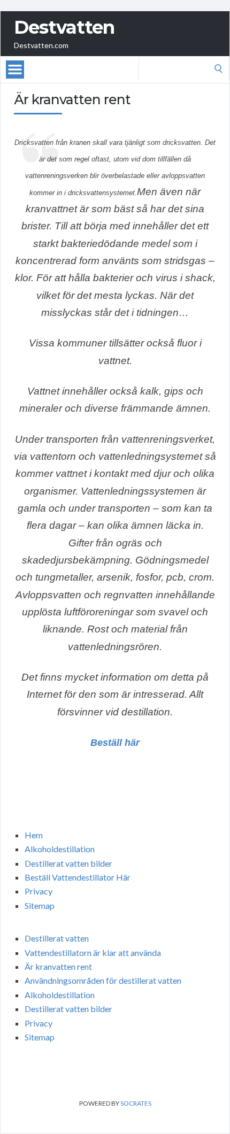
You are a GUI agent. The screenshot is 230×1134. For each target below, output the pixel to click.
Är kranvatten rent (58, 966)
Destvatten (64, 27)
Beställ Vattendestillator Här (78, 877)
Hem (34, 835)
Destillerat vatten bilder (68, 863)
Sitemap (40, 905)
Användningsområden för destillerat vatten (103, 980)
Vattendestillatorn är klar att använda (93, 952)
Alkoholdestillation (60, 849)
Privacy (38, 891)
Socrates (135, 1103)
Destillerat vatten (57, 938)
